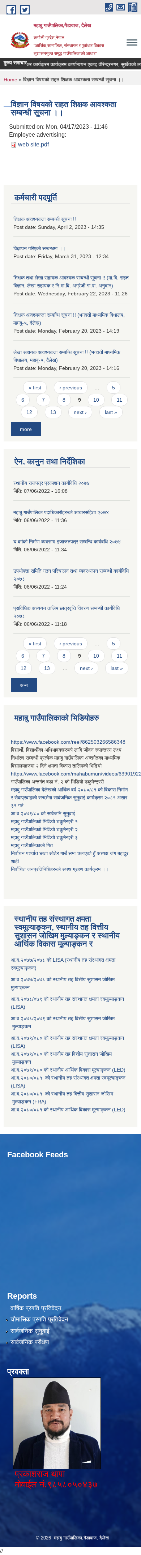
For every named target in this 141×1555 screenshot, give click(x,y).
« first (35, 387)
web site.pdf (33, 144)
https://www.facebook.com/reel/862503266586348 (68, 742)
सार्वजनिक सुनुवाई (30, 1331)
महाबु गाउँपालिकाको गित (32, 845)
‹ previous (70, 387)
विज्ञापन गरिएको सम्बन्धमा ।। (39, 248)
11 (119, 400)
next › (80, 412)
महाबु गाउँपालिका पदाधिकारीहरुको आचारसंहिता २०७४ (61, 512)
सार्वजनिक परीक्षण (29, 1342)
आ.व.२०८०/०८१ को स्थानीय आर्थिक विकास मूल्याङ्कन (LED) (68, 1109)
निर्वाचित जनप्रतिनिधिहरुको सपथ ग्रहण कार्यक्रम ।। (59, 869)
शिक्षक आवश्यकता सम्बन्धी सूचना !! (44, 219)
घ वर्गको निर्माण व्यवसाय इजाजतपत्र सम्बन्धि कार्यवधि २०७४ (67, 541)
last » (111, 412)
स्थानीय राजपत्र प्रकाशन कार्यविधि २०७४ (51, 483)
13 (53, 412)
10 (96, 400)
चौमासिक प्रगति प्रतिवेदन (39, 1319)
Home (10, 79)
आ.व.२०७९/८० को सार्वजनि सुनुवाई (43, 813)
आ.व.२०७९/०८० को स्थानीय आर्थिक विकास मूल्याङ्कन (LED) (68, 1070)
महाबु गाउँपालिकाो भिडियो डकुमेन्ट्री (43, 821)
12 (29, 412)
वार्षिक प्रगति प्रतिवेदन (35, 1308)
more (26, 429)
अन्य (24, 685)
